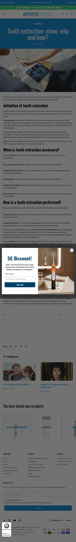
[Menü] (10, 523)
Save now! (20, 285)
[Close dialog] (71, 250)
